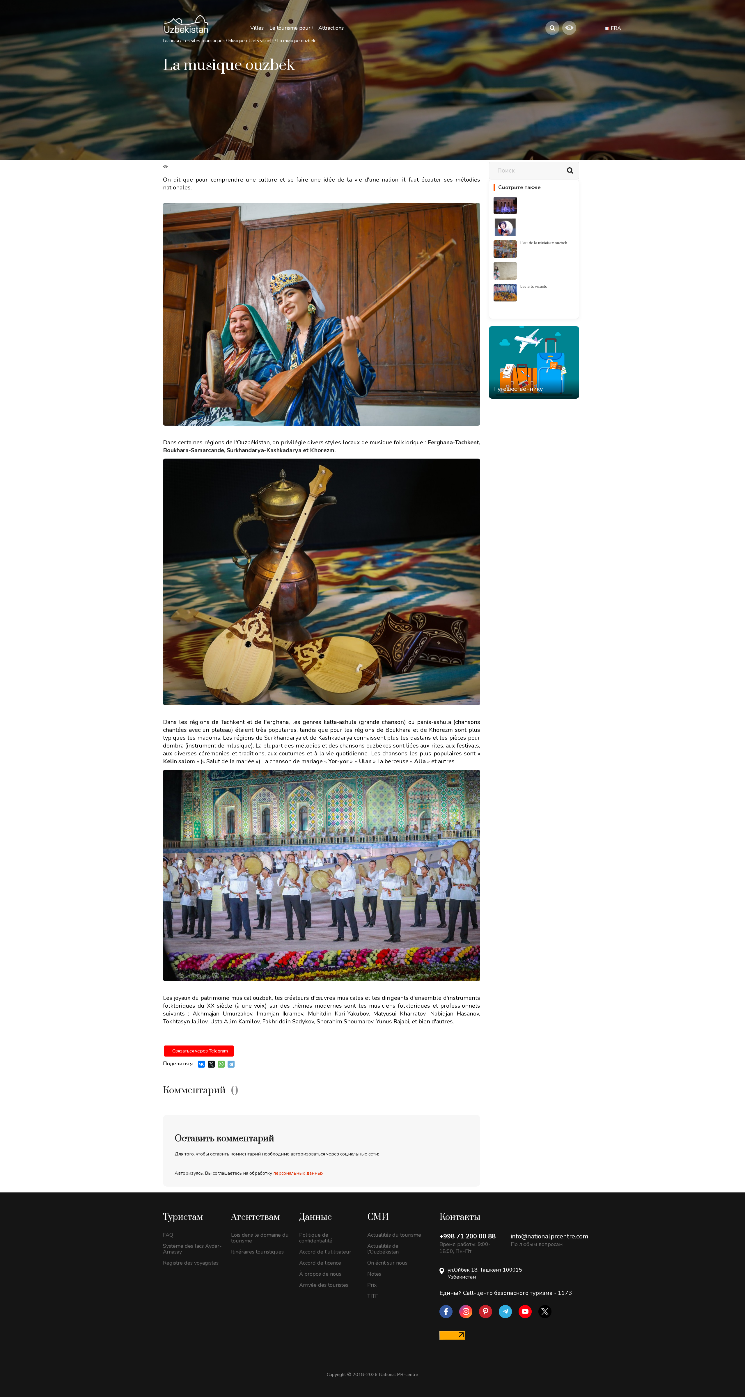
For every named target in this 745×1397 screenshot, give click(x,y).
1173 (565, 1293)
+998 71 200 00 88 (467, 1236)
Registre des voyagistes (191, 1263)
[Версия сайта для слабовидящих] (569, 28)
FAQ (168, 1235)
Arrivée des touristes (323, 1285)
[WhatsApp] (221, 1064)
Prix (372, 1285)
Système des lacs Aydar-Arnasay (192, 1249)
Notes (374, 1274)
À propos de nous (320, 1274)
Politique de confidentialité (315, 1238)
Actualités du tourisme (394, 1235)
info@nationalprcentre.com (549, 1236)
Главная (171, 41)
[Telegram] (231, 1064)
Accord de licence (320, 1263)
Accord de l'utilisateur (325, 1252)
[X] (211, 1064)
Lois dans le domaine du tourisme (260, 1238)
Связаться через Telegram (200, 1051)
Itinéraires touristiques (257, 1252)
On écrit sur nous (387, 1263)
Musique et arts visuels (251, 41)
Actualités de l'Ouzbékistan (383, 1249)
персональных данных (298, 1173)
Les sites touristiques (203, 41)
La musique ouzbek (296, 41)
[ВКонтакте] (201, 1064)
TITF (372, 1296)
